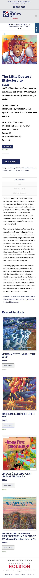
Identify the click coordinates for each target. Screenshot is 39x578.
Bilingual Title (15, 168)
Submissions (16, 3)
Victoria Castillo (23, 171)
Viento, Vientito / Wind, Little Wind (18, 355)
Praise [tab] (20, 184)
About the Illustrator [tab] (19, 193)
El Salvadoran (26, 168)
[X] (17, 7)
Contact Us (30, 574)
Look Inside (7, 146)
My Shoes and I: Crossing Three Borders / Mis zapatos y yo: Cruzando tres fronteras (19, 536)
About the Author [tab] (19, 189)
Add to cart (11, 162)
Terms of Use (9, 574)
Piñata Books (12, 171)
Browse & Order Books (14, 1)
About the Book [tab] (19, 180)
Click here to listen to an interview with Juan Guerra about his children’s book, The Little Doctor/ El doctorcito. (19, 299)
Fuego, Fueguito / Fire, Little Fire (18, 415)
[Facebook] (14, 7)
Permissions (26, 1)
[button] (36, 16)
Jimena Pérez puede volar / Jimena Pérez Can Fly (17, 475)
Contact (23, 3)
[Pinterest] (22, 7)
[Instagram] (19, 7)
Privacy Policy (20, 574)
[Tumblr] (24, 7)
